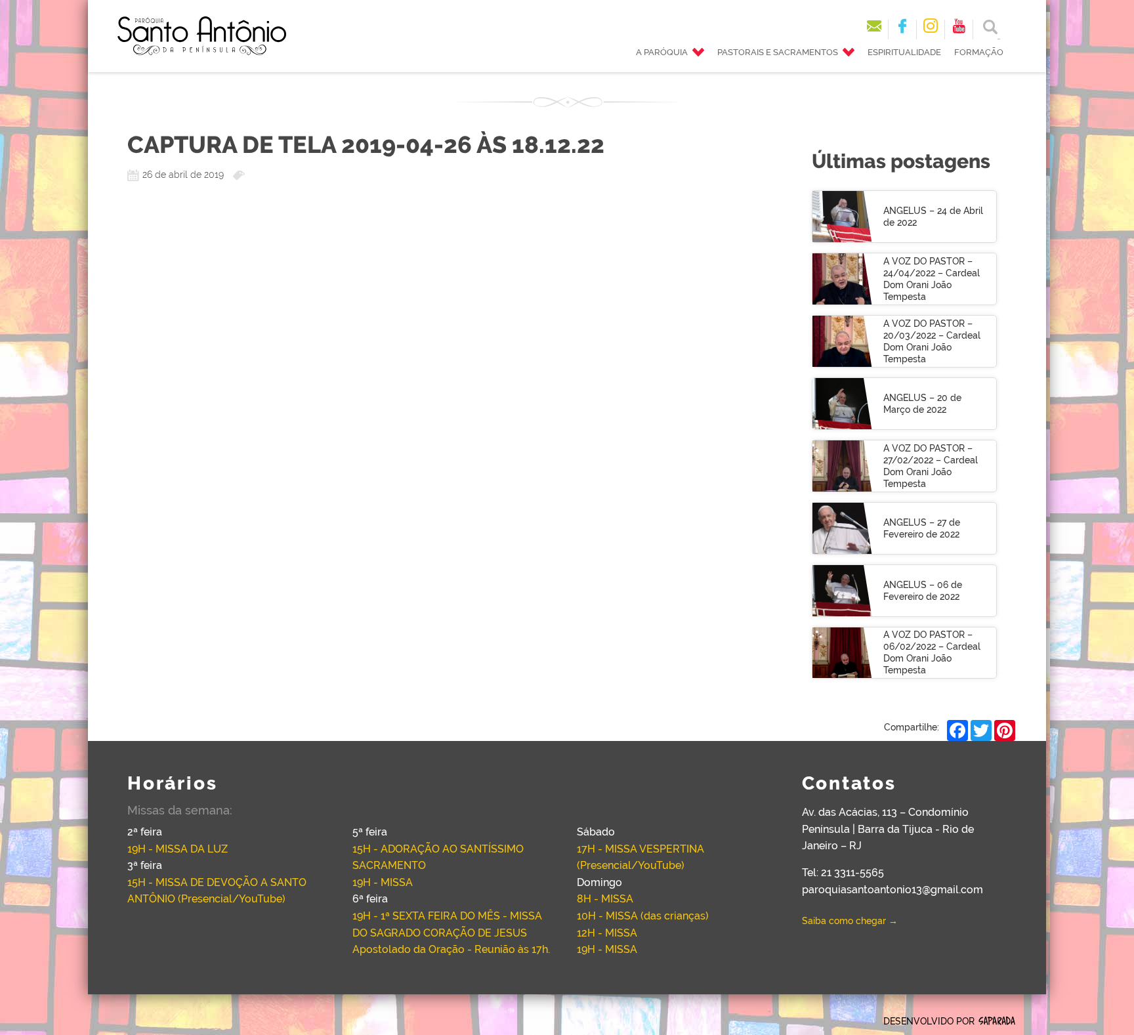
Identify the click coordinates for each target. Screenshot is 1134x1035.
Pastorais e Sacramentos (777, 52)
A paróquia (662, 52)
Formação (978, 52)
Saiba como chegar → (850, 921)
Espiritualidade (904, 52)
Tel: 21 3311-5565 (843, 872)
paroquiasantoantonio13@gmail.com (892, 889)
